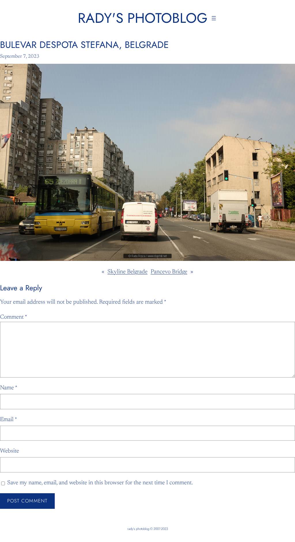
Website (9, 451)
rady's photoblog (142, 18)
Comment (13, 317)
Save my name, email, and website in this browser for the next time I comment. (100, 483)
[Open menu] (213, 18)
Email (8, 420)
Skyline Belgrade (127, 272)
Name (8, 388)
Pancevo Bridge (169, 272)
